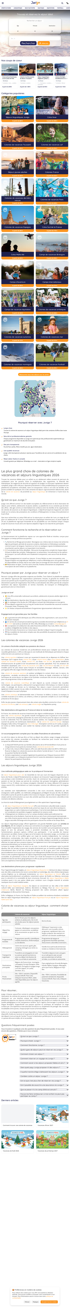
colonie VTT (31, 661)
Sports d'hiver (6, 8)
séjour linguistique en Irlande (50, 874)
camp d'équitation (57, 659)
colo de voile (64, 666)
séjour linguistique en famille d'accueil (20, 806)
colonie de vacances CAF (45, 747)
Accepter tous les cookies (49, 1302)
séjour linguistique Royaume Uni (38, 870)
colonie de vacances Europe (52, 722)
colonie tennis (42, 659)
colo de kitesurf (48, 666)
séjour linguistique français (41, 898)
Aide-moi (45, 43)
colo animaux (23, 704)
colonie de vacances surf (30, 666)
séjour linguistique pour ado (14, 775)
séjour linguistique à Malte (59, 878)
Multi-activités (30, 8)
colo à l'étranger (32, 724)
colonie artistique (11, 695)
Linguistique (18, 8)
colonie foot (27, 659)
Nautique (41, 8)
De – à (13, 38)
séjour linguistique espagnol (18, 886)
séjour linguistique (38, 492)
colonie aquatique (15, 716)
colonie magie (36, 704)
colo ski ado (47, 661)
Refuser (27, 1302)
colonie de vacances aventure (15, 673)
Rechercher (28, 43)
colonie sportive (10, 657)
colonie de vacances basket (11, 661)
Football (60, 8)
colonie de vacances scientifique (17, 683)
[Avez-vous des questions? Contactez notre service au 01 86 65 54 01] (68, 3)
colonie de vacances (12, 492)
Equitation (50, 8)
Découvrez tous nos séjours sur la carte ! (34, 374)
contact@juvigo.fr (60, 624)
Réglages (35, 1302)
